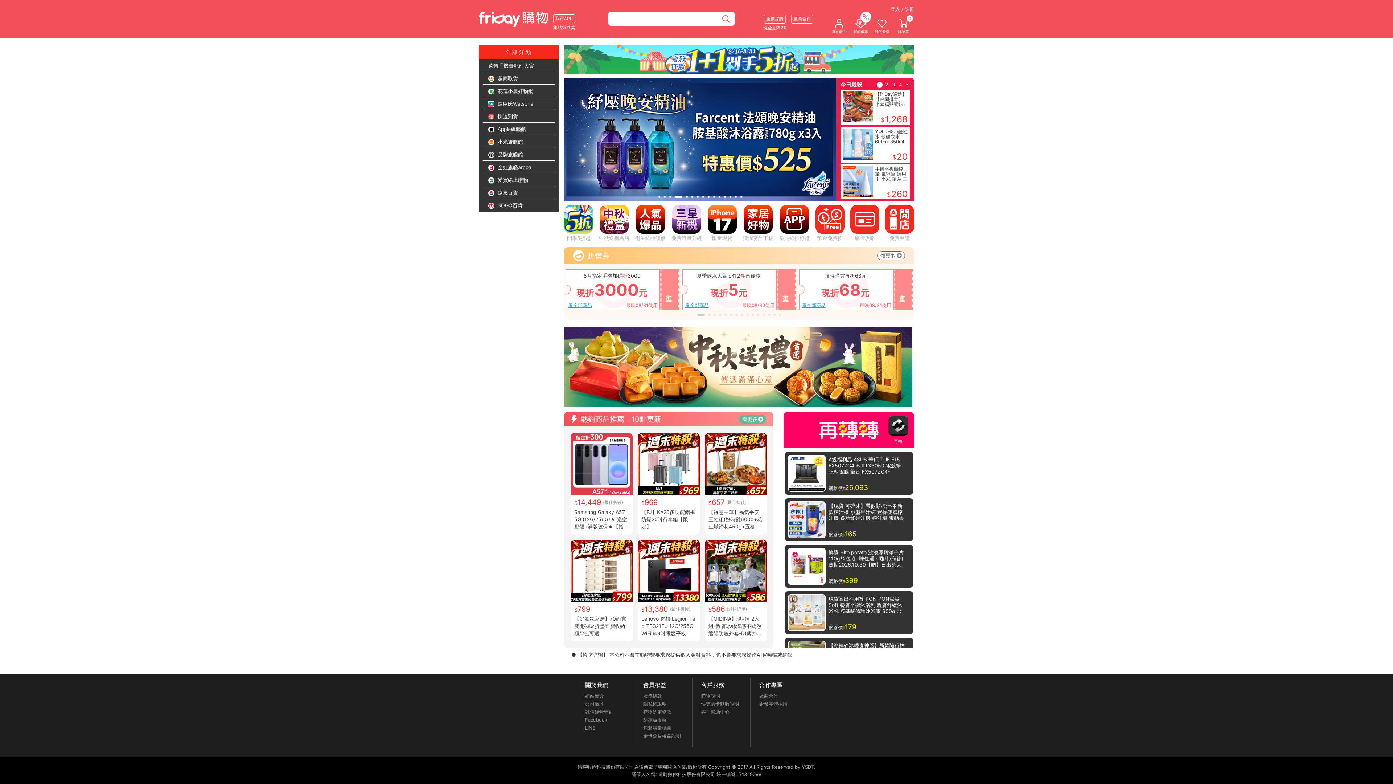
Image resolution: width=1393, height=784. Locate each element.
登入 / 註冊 (902, 9)
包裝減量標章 (657, 728)
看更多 (749, 419)
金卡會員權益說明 (662, 736)
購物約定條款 (657, 712)
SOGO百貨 (509, 205)
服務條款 (652, 696)
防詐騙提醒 (655, 720)
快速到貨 (507, 116)
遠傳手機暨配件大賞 (511, 65)
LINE (590, 728)
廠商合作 (768, 696)
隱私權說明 (655, 704)
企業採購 (775, 18)
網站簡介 (594, 696)
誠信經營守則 (599, 712)
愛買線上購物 (512, 180)
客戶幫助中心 (715, 712)
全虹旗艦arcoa (513, 167)
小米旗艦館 (509, 142)
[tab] (659, 197)
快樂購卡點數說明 (720, 704)
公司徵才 (594, 704)
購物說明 (710, 696)
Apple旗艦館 (511, 129)
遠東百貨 (507, 192)
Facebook (596, 720)
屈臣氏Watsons (514, 104)
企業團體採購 (773, 704)
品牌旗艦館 (509, 154)
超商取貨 (507, 78)
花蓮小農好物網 (514, 91)
